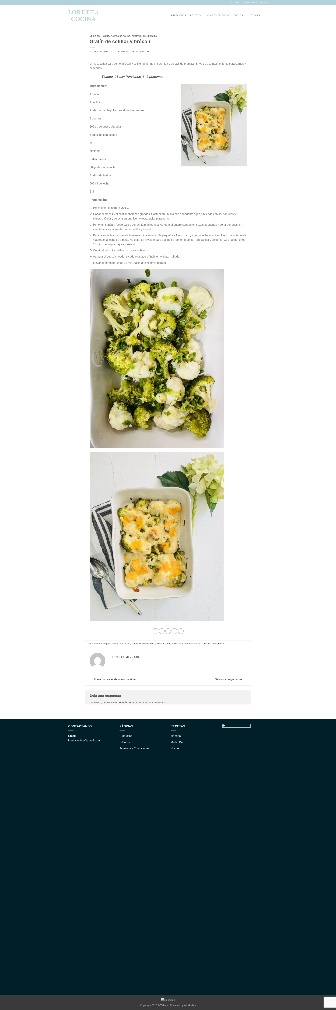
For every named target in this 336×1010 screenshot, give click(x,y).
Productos (178, 15)
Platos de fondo (121, 36)
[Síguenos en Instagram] (70, 2)
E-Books (125, 742)
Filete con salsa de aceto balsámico (115, 679)
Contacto (263, 2)
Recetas (195, 15)
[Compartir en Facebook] (155, 631)
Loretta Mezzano (139, 52)
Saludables (150, 36)
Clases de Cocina (218, 15)
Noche (105, 36)
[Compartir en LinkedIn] (181, 631)
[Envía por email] (168, 631)
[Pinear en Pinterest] (174, 631)
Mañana (176, 735)
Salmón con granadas (229, 679)
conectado (124, 702)
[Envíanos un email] (73, 2)
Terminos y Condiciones (134, 748)
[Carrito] (266, 15)
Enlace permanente (214, 643)
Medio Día (95, 36)
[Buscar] (165, 15)
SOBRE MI (249, 2)
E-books (255, 15)
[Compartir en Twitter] (162, 631)
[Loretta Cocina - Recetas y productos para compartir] (83, 15)
